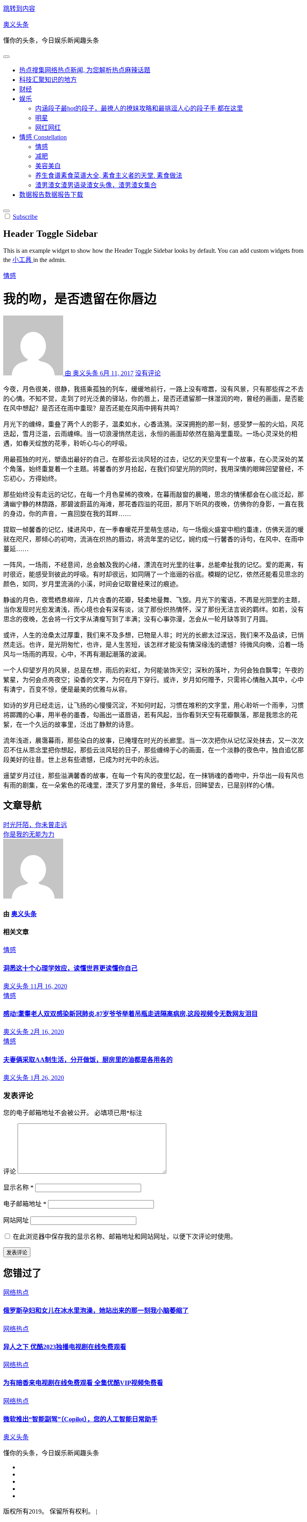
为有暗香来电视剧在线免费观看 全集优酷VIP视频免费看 (83, 1382)
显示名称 (18, 1187)
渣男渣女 (96, 185)
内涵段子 (139, 108)
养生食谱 (108, 175)
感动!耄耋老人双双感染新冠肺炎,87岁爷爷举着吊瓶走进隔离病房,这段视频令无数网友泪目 (130, 1013)
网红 (48, 127)
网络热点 (16, 1292)
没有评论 (148, 373)
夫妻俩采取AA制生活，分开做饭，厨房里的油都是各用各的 (88, 1059)
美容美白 (48, 166)
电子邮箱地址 (24, 1204)
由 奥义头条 (81, 373)
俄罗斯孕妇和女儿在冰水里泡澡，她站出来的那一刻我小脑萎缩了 (96, 1310)
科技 (48, 79)
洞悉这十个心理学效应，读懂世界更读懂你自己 (70, 968)
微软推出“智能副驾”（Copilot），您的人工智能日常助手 (80, 1419)
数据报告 (51, 194)
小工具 (22, 259)
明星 (41, 118)
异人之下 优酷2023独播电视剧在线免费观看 (64, 1346)
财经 (25, 89)
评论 (9, 1171)
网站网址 (16, 1220)
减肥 (41, 156)
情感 (43, 137)
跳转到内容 (19, 8)
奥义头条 (16, 24)
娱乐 (25, 98)
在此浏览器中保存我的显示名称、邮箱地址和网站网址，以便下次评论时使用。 (125, 1236)
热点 (84, 70)
